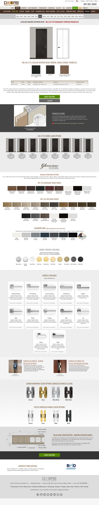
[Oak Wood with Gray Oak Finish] (35, 215)
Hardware (57, 486)
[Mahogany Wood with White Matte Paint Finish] (68, 188)
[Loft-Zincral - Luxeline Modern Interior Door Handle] (66, 287)
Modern (27, 11)
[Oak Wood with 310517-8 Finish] (35, 204)
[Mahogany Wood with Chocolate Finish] (58, 188)
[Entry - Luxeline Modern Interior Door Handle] (41, 335)
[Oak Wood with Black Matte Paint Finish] (63, 215)
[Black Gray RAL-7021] (63, 235)
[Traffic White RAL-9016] (16, 235)
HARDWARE (51, 8)
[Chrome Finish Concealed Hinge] (30, 392)
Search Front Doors (70, 1)
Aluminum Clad (40, 11)
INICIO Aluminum (50, 11)
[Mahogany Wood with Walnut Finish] (21, 188)
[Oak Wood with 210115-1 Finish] (54, 204)
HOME (12, 8)
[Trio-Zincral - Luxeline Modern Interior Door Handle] (32, 287)
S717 (48, 16)
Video (72, 486)
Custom (22, 11)
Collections (6, 11)
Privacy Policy (53, 489)
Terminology (50, 486)
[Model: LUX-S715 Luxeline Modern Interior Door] (41, 43)
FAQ (64, 8)
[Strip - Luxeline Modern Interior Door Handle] (57, 335)
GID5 (72, 16)
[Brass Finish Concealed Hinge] (43, 392)
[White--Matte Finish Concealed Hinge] (56, 392)
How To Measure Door (25, 486)
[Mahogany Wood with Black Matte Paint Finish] (77, 188)
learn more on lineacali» (16, 303)
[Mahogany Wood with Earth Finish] (12, 188)
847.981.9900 (90, 4)
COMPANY (69, 8)
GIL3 (65, 16)
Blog (68, 486)
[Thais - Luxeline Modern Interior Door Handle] (32, 311)
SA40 (32, 16)
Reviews (83, 1)
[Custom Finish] (82, 235)
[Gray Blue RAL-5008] (44, 235)
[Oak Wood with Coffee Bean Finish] (91, 204)
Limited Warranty (34, 489)
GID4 (69, 16)
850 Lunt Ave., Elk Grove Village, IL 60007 (61, 483)
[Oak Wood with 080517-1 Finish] (26, 204)
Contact (95, 1)
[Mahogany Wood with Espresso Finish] (40, 188)
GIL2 (62, 16)
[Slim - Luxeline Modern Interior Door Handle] (16, 311)
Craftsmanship (14, 486)
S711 (36, 16)
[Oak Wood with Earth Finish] (72, 204)
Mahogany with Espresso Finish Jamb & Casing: (11, 156)
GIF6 (76, 16)
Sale (80, 8)
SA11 (21, 16)
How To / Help (89, 1)
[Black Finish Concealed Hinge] (68, 416)
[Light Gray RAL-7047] (26, 235)
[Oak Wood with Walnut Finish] (82, 204)
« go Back (49, 101)
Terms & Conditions (44, 489)
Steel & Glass (61, 11)
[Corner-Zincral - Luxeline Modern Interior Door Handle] (49, 287)
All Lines (81, 16)
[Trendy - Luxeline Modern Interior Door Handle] (49, 311)
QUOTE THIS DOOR (49, 97)
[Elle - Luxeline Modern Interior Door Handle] (66, 311)
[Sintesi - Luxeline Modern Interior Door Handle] (83, 287)
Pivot (32, 11)
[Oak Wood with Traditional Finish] (63, 204)
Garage (93, 11)
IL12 (58, 16)
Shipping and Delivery (63, 489)
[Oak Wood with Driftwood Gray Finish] (44, 215)
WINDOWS (24, 8)
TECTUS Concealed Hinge (60, 375)
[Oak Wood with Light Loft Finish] (7, 204)
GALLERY (58, 8)
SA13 (29, 16)
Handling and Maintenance (39, 486)
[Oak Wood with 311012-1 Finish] (44, 204)
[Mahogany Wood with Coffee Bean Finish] (30, 188)
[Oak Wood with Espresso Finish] (26, 215)
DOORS (17, 8)
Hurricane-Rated (71, 11)
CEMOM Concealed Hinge (15, 375)
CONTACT (85, 8)
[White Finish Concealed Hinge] (56, 416)
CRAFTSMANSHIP (32, 8)
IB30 (52, 16)
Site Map (86, 486)
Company (63, 486)
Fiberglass (80, 11)
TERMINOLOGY (43, 8)
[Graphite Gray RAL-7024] (54, 235)
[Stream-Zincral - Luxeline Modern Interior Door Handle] (16, 287)
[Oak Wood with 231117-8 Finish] (16, 204)
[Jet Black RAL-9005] (72, 235)
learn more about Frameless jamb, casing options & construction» (69, 123)
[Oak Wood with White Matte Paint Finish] (54, 215)
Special (75, 8)
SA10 (17, 16)
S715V (44, 16)
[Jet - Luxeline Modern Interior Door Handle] (83, 311)
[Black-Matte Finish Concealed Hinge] (68, 392)
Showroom (45, 483)
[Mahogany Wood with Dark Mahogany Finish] (49, 188)
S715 (40, 16)
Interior (87, 11)
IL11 (55, 16)
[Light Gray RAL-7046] (35, 235)
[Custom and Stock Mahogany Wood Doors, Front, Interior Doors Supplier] (12, 3)
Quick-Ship (15, 11)
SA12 (25, 16)
